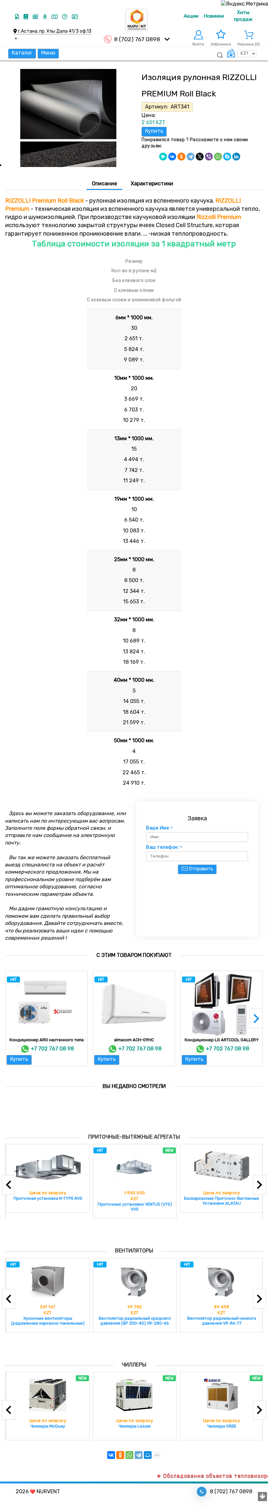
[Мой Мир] (148, 1455)
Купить (154, 131)
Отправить (200, 869)
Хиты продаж (243, 15)
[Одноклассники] (181, 156)
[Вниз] (262, 1497)
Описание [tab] (104, 183)
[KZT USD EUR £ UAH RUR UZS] (241, 54)
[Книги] (26, 17)
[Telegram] (190, 156)
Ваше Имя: (159, 828)
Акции (191, 16)
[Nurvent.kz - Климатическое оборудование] (136, 19)
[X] (200, 156)
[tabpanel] (134, 491)
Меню (48, 53)
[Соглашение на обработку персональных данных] (75, 17)
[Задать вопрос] (65, 17)
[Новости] (36, 17)
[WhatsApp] (218, 156)
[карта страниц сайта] (55, 17)
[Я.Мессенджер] (163, 156)
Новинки (214, 16)
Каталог (22, 53)
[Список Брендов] (45, 17)
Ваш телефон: (164, 847)
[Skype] (227, 156)
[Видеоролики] (17, 17)
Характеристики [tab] (152, 183)
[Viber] (209, 156)
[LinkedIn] (236, 156)
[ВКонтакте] (172, 156)
